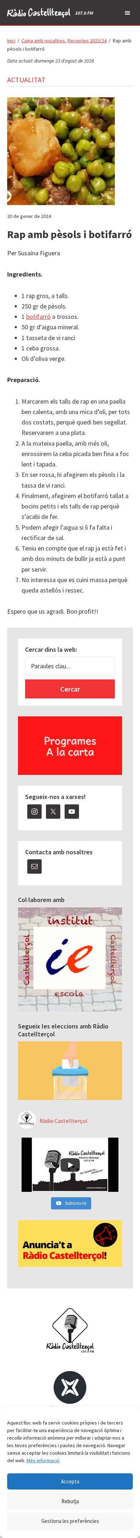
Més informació (43, 1460)
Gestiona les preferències (70, 1521)
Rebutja (70, 1501)
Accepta (70, 1481)
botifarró (38, 316)
